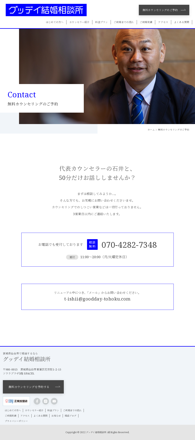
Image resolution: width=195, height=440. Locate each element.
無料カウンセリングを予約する (29, 387)
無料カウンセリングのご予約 (160, 10)
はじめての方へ (54, 22)
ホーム (151, 129)
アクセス (163, 22)
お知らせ (56, 415)
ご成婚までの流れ (124, 22)
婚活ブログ (70, 415)
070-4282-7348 (129, 244)
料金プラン (101, 22)
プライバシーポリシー (16, 421)
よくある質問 (181, 22)
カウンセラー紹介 (79, 22)
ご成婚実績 (146, 22)
